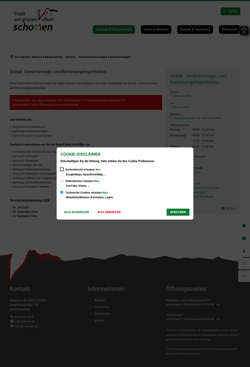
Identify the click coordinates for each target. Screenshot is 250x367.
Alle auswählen (76, 212)
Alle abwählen (109, 212)
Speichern (178, 212)
